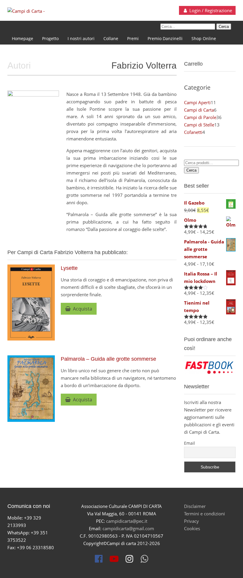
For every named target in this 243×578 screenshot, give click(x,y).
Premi (133, 38)
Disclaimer (195, 506)
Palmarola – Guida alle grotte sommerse (108, 359)
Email (189, 443)
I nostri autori (81, 38)
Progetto (50, 38)
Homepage (22, 38)
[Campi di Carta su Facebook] (98, 558)
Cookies (192, 528)
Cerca (191, 170)
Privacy (191, 521)
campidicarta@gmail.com (128, 528)
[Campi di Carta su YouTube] (114, 558)
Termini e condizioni (204, 514)
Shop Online (203, 38)
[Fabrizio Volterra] (33, 115)
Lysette (69, 268)
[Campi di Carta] (26, 11)
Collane (110, 38)
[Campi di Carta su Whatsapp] (144, 558)
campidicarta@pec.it (126, 521)
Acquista (81, 308)
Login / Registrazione (210, 10)
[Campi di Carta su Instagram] (129, 558)
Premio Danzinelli (165, 38)
